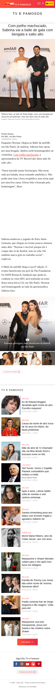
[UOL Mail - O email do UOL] (39, 3)
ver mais (25, 642)
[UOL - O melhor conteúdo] (9, 4)
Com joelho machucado (25, 154)
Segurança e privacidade (27, 687)
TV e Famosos (27, 13)
